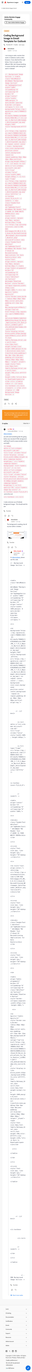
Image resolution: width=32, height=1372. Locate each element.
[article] (16, 472)
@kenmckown (8, 434)
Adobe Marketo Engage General (10, 8)
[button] (9, 45)
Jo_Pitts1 (10, 429)
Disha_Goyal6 (17, 551)
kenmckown (11, 48)
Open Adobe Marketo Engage (16, 22)
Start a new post (18, 415)
